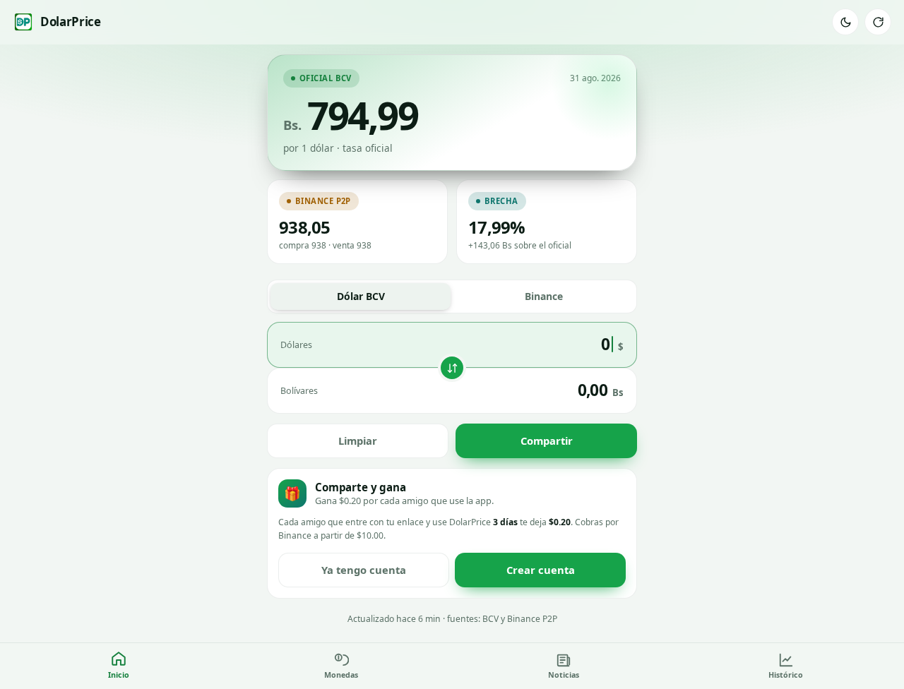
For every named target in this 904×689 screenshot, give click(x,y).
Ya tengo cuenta (363, 570)
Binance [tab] (544, 296)
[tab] (118, 666)
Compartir (547, 440)
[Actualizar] (877, 21)
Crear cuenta (540, 570)
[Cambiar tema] (845, 21)
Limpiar (357, 440)
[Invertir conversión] (452, 368)
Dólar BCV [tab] (361, 296)
